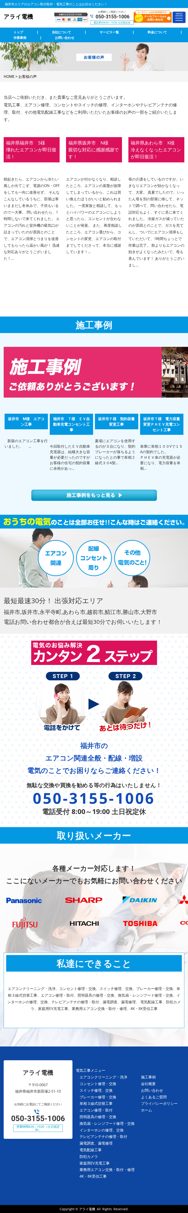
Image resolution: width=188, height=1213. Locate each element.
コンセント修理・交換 (98, 1083)
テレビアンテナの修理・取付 (103, 1136)
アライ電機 (87, 1209)
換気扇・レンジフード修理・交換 (107, 1123)
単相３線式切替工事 (96, 1103)
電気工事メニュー (90, 1070)
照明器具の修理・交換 (98, 1116)
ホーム (146, 1110)
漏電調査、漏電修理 (96, 1143)
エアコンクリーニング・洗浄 (103, 1077)
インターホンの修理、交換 (102, 1130)
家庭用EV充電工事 (95, 1163)
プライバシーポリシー (159, 1103)
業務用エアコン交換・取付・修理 (107, 1169)
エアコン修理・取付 (96, 1110)
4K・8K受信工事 (93, 1176)
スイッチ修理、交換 (96, 1090)
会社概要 (148, 1083)
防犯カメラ (89, 1156)
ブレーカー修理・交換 (98, 1097)
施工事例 (148, 1077)
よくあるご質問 (154, 1097)
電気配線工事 (91, 1149)
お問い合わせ (152, 1090)
